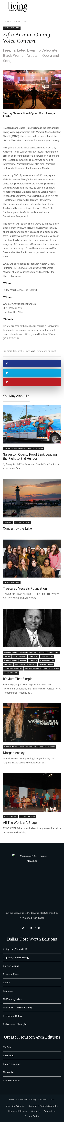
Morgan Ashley (13, 753)
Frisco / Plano (11, 974)
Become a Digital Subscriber (44, 1106)
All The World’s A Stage (20, 823)
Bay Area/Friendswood (14, 448)
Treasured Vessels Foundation (25, 588)
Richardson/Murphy (13, 669)
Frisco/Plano (47, 656)
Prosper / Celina (12, 1015)
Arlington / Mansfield (15, 949)
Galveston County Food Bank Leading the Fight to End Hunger (30, 456)
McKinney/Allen (47, 660)
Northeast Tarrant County (17, 1007)
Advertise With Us (14, 1106)
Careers (35, 1111)
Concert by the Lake (17, 528)
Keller (23, 660)
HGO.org (28, 334)
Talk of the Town (17, 21)
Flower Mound (19, 656)
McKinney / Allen (12, 999)
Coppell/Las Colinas (49, 652)
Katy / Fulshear (12, 1063)
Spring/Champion (33, 669)
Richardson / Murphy (15, 1024)
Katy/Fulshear (11, 660)
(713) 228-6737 (11, 338)
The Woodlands (11, 673)
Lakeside (8, 522)
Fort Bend (33, 656)
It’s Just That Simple (17, 679)
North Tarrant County (25, 665)
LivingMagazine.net (46, 351)
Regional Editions (17, 1111)
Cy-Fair (7, 656)
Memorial (8, 665)
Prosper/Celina (46, 665)
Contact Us (50, 1111)
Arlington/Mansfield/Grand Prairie (20, 652)
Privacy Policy (32, 1116)
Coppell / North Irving (16, 957)
